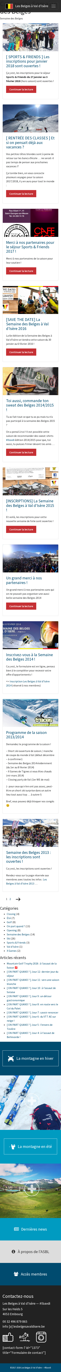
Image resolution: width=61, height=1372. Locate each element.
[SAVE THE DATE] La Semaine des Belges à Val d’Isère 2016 (27, 324)
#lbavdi (10, 440)
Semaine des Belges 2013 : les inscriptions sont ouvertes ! (28, 857)
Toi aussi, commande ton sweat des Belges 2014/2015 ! (30, 405)
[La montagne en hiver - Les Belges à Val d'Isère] (30, 1102)
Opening (12, 930)
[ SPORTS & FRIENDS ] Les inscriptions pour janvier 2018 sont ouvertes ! (27, 61)
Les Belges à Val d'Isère (31, 6)
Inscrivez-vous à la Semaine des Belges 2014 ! (29, 657)
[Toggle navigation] (53, 6)
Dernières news (33, 1229)
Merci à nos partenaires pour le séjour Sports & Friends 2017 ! (30, 247)
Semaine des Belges (18, 934)
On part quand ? (16, 926)
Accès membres (33, 1274)
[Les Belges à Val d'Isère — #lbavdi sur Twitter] (27, 1337)
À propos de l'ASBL (33, 1251)
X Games (12, 950)
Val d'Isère (13, 946)
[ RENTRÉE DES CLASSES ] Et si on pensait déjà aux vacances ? (30, 142)
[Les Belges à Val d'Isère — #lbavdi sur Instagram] (44, 1337)
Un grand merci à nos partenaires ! (24, 580)
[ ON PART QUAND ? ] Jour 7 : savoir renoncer (32, 1012)
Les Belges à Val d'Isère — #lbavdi (36, 1367)
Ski (8, 938)
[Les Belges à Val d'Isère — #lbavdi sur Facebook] (10, 1337)
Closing (11, 914)
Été (9, 918)
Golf (9, 922)
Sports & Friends (16, 942)
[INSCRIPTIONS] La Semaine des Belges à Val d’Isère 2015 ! (30, 505)
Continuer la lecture (21, 89)
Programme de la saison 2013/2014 (26, 735)
